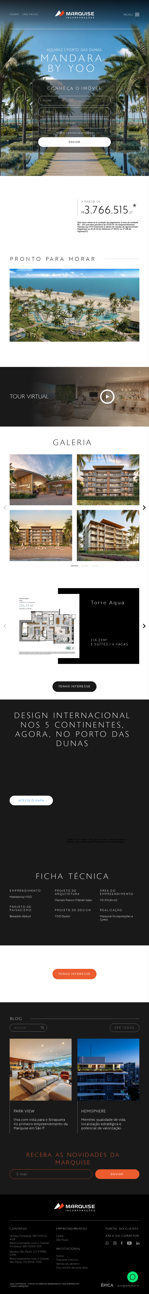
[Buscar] (43, 1028)
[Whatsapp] (132, 1276)
